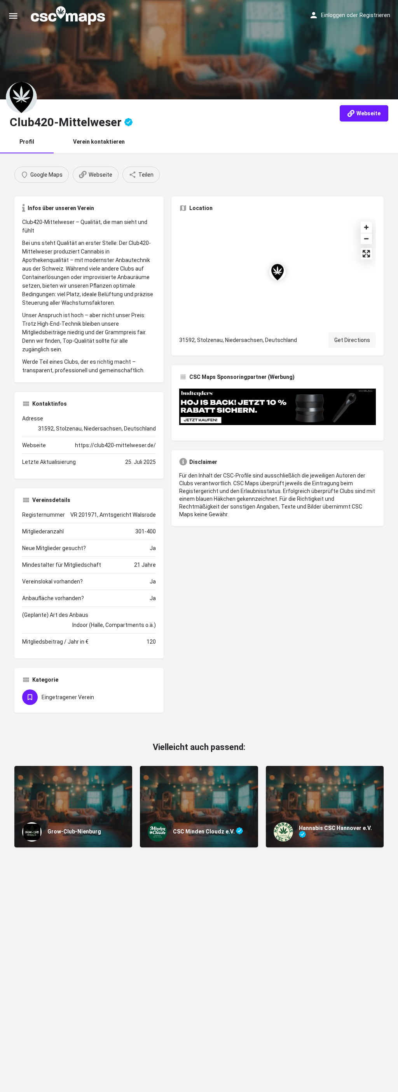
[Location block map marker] (277, 272)
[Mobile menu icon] (13, 15)
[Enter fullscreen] (366, 253)
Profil (26, 142)
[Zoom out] (366, 238)
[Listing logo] (21, 97)
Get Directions (352, 340)
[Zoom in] (366, 227)
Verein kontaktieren (99, 142)
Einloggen (333, 15)
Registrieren (375, 15)
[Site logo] (68, 15)
